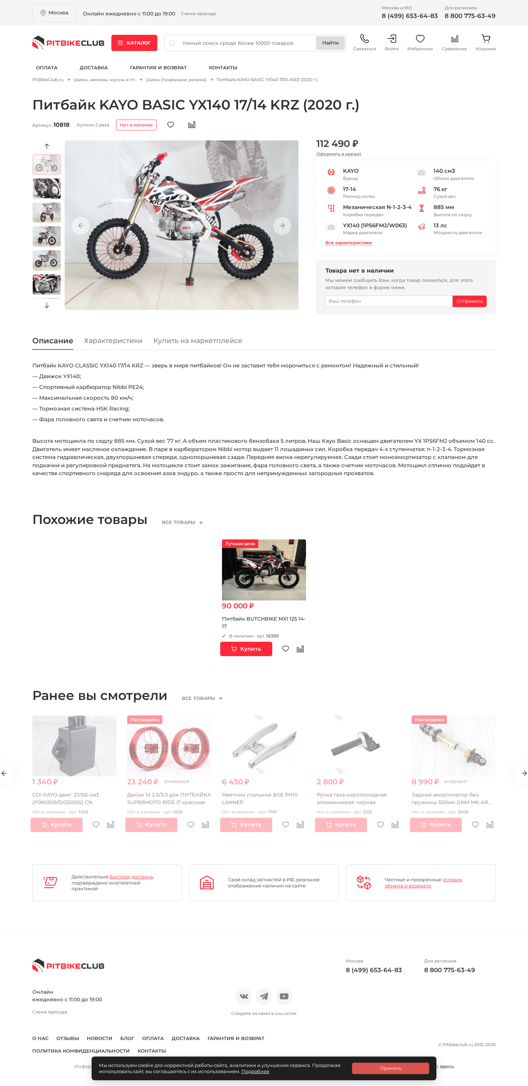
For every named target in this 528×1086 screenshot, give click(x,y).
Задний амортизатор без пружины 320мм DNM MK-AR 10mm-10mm (450, 802)
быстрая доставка (131, 877)
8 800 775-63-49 (470, 15)
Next (47, 306)
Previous (47, 146)
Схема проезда (198, 13)
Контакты (223, 67)
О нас (40, 1038)
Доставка (94, 67)
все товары (179, 522)
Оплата (46, 67)
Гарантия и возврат (158, 67)
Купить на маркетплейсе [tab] (197, 341)
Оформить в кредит (338, 154)
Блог (127, 1038)
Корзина (486, 48)
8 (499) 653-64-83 (410, 15)
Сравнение (454, 48)
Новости (99, 1038)
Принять (390, 1068)
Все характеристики (348, 242)
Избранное (420, 48)
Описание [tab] (52, 340)
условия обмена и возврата (423, 882)
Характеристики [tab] (113, 341)
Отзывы (67, 1038)
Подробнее (255, 1071)
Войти (392, 48)
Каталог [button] (139, 43)
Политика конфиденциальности (81, 1051)
